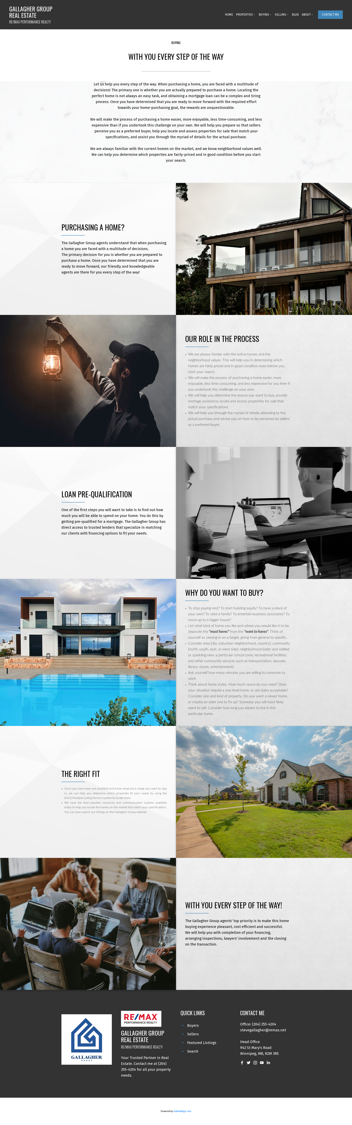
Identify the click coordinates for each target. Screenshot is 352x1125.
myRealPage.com (182, 1111)
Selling (280, 14)
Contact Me (330, 14)
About (306, 14)
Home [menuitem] (229, 14)
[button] (330, 14)
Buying (264, 14)
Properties (244, 14)
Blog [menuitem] (295, 14)
